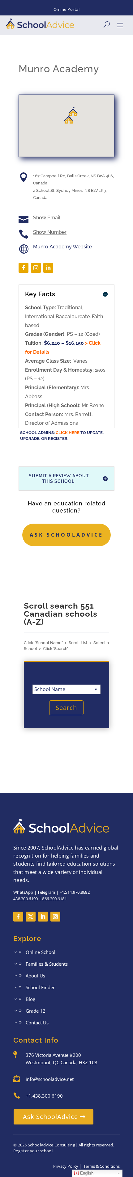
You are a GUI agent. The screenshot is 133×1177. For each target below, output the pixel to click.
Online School (40, 952)
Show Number (49, 232)
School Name (49, 689)
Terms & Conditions (102, 1166)
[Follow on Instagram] (36, 268)
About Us (35, 976)
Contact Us (37, 1023)
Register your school (33, 1151)
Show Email (47, 218)
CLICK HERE (67, 432)
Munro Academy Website (62, 247)
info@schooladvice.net (50, 1079)
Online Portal (67, 9)
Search (66, 707)
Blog (30, 999)
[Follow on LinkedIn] (48, 268)
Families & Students (47, 964)
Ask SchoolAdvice (66, 534)
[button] (68, 119)
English (86, 1173)
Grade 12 (35, 1011)
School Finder (40, 987)
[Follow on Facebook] (23, 268)
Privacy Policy (65, 1166)
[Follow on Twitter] (31, 917)
